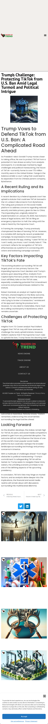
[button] (44, 696)
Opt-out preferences (17, 721)
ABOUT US (24, 367)
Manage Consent (24, 399)
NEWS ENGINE (24, 353)
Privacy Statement (31, 721)
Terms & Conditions (24, 395)
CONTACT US (24, 373)
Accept (24, 716)
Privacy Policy (40, 393)
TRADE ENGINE (24, 360)
